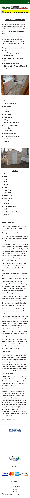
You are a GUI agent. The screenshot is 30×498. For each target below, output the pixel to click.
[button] (2, 2)
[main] (15, 19)
